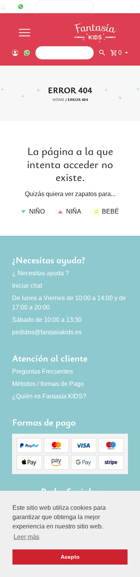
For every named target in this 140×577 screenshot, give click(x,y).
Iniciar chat (27, 285)
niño (36, 211)
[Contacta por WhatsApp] (21, 6)
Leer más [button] (26, 537)
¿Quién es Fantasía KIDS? (49, 396)
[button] (131, 6)
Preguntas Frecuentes (42, 371)
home (58, 99)
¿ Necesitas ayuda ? (40, 273)
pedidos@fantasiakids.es (47, 332)
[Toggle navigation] (24, 32)
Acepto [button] (70, 557)
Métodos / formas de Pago (48, 384)
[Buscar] (108, 7)
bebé (109, 211)
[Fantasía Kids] (96, 32)
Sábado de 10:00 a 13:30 (47, 319)
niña (73, 211)
